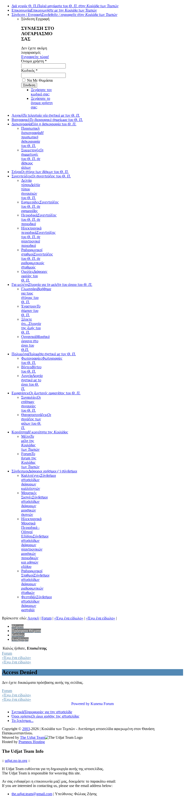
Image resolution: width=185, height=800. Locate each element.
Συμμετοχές (32, 158)
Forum (30, 460)
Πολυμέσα (44, 354)
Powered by (80, 704)
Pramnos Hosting (32, 742)
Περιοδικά (39, 219)
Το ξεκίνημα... (22, 721)
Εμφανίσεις (46, 393)
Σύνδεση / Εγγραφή (64, 15)
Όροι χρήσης (45, 716)
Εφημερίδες (40, 206)
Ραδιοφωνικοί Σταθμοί (35, 582)
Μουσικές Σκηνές (34, 504)
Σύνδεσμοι (44, 471)
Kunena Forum (102, 704)
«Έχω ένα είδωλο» (68, 618)
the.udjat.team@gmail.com (32, 794)
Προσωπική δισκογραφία (32, 137)
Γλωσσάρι (36, 295)
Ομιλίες (34, 275)
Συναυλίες (31, 403)
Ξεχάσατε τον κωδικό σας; (41, 92)
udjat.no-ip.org (16, 761)
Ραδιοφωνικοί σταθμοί (37, 258)
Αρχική (46, 115)
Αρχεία (32, 382)
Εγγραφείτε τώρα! (35, 57)
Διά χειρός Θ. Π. (65, 6)
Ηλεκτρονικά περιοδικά (38, 237)
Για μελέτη (52, 284)
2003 (26, 729)
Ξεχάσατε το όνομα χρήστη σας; (42, 102)
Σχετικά (42, 712)
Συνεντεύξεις (41, 176)
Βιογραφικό (47, 120)
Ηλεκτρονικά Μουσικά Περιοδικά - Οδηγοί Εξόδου (34, 543)
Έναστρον (30, 310)
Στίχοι (40, 172)
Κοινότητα (40, 432)
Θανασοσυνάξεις (36, 421)
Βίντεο (31, 369)
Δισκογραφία (44, 124)
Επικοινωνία (54, 10)
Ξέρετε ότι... (31, 325)
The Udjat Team (32, 737)
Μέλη (30, 442)
